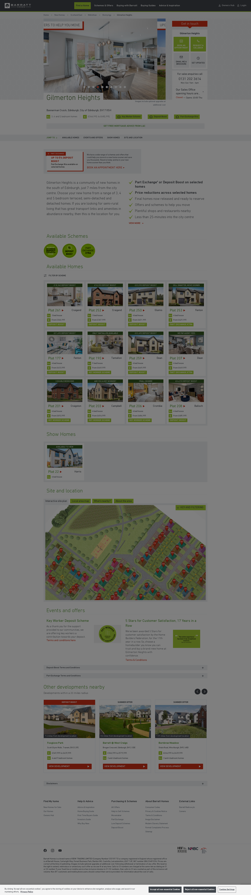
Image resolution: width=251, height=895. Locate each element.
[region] (125, 890)
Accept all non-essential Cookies (165, 890)
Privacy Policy (26, 892)
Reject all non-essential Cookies (199, 890)
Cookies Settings (226, 890)
